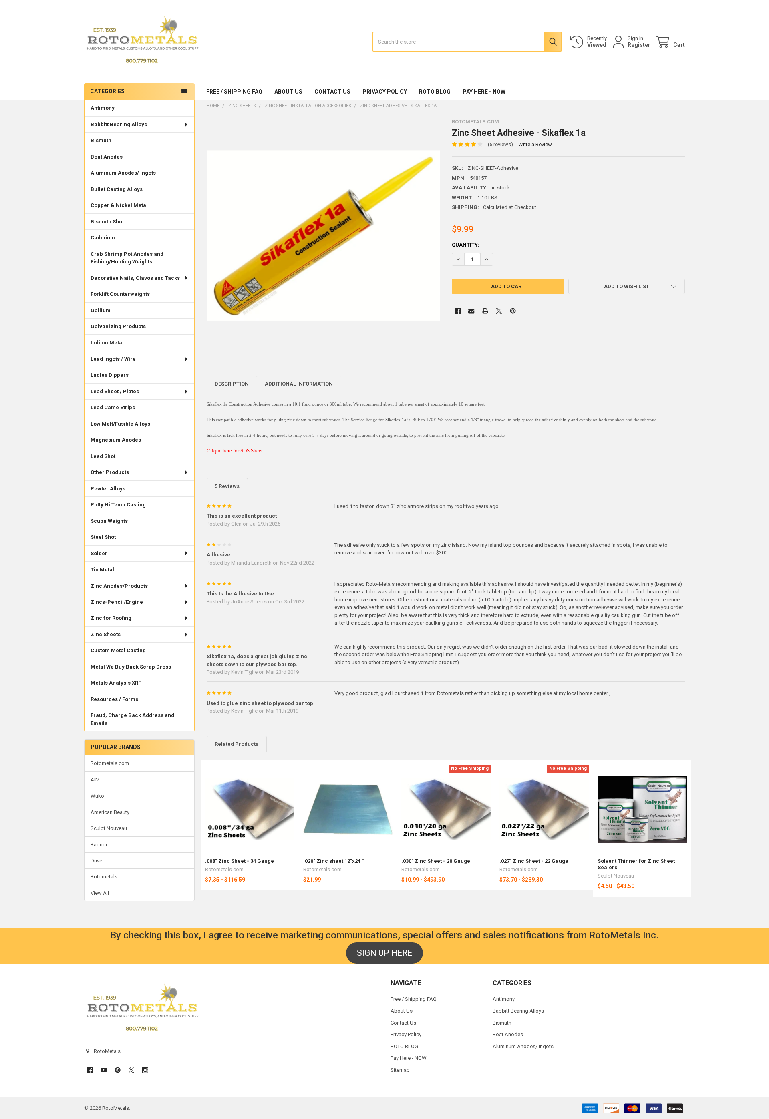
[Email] (471, 311)
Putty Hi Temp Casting (118, 505)
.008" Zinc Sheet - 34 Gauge (239, 861)
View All (100, 893)
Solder (99, 553)
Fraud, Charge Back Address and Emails (132, 719)
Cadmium (103, 238)
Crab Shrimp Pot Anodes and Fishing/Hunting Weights (127, 258)
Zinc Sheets (106, 634)
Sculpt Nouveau (109, 828)
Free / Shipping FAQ (234, 91)
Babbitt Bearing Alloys (119, 124)
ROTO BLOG (435, 91)
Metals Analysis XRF (116, 683)
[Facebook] (457, 311)
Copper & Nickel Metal (119, 205)
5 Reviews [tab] (227, 486)
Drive (96, 861)
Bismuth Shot (107, 222)
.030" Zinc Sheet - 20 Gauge (435, 861)
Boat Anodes (107, 157)
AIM (95, 780)
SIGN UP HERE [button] (384, 953)
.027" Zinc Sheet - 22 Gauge (533, 861)
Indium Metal (107, 343)
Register (639, 45)
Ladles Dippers (110, 375)
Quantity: (465, 245)
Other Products (110, 472)
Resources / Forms (114, 699)
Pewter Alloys (108, 489)
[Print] (485, 311)
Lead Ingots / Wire (113, 359)
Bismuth (101, 140)
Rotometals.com (110, 763)
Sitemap (400, 1070)
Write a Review (535, 144)
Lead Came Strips (113, 407)
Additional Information (299, 384)
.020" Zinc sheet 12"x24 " (333, 861)
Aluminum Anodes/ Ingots (123, 173)
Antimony (103, 108)
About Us (288, 91)
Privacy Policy (384, 91)
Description (232, 384)
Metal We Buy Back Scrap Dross (131, 667)
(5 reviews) (500, 144)
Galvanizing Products (118, 326)
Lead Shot (103, 456)
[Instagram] (145, 1070)
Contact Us (332, 91)
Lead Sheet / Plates (115, 391)
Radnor (99, 845)
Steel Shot (103, 537)
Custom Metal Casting (118, 650)
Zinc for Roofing (111, 618)
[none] (323, 235)
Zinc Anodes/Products (119, 586)
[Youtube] (103, 1070)
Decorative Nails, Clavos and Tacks (135, 278)
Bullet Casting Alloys (117, 189)
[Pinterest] (513, 311)
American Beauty (110, 812)
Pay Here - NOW (484, 91)
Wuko (97, 796)
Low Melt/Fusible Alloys (120, 424)
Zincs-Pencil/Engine (117, 602)
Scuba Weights (109, 521)
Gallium (101, 310)
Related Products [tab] (236, 744)
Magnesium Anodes (116, 440)
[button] (626, 286)
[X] (499, 311)
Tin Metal (102, 570)
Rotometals (104, 877)
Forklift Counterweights (120, 294)
